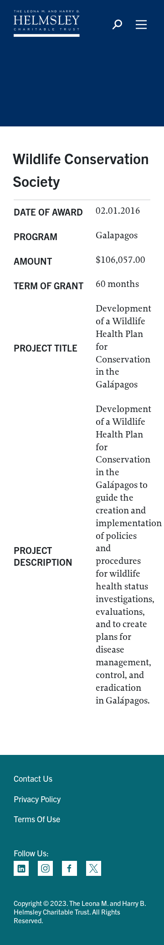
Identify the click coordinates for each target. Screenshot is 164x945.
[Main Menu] (141, 24)
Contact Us (33, 778)
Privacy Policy (37, 799)
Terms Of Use (37, 819)
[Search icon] (117, 25)
